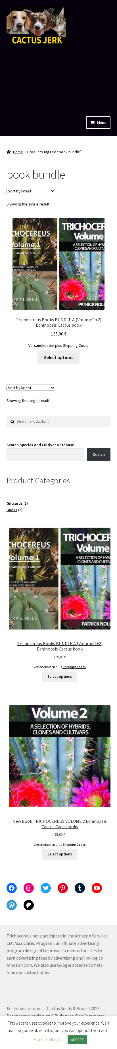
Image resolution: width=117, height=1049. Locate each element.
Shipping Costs (76, 345)
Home (18, 151)
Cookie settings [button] (47, 1039)
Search (99, 454)
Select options (58, 357)
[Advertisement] (58, 80)
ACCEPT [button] (77, 1039)
